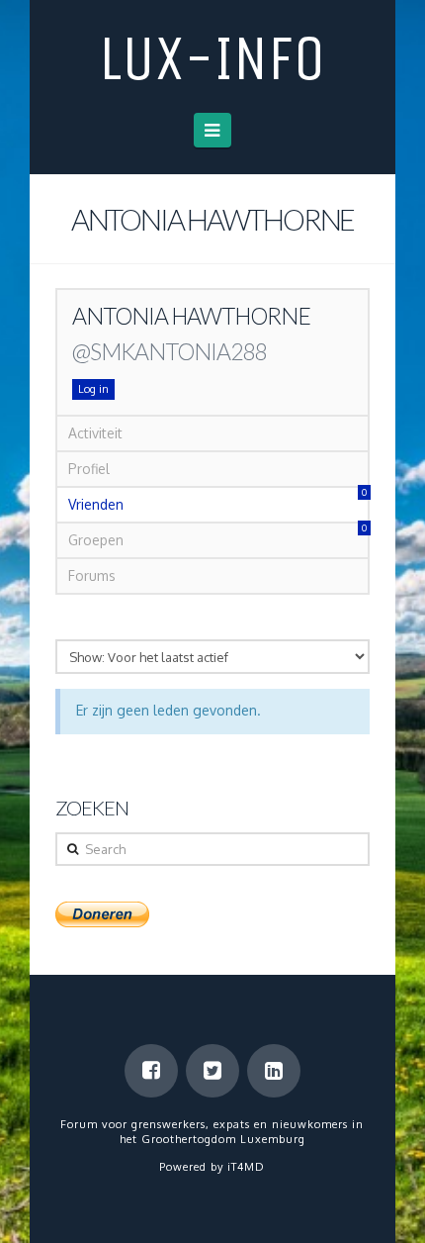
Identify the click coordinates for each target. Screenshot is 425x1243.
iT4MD (246, 1167)
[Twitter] (212, 1071)
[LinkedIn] (273, 1071)
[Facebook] (151, 1071)
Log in (93, 389)
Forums (92, 575)
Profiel (89, 468)
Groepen (217, 536)
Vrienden (217, 500)
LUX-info (212, 58)
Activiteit (95, 433)
